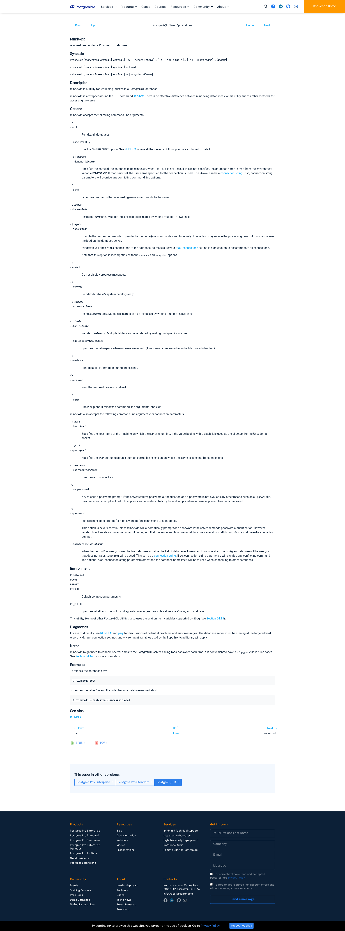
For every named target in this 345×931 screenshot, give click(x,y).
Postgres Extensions (83, 863)
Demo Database (80, 900)
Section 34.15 (215, 618)
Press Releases (126, 904)
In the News (124, 900)
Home (250, 25)
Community (202, 6)
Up (93, 25)
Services (107, 6)
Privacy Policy (236, 878)
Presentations (126, 850)
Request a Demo (324, 6)
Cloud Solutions (79, 858)
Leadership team (127, 885)
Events (74, 885)
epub (79, 742)
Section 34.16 (84, 656)
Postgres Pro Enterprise (94, 782)
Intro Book (76, 895)
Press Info (123, 909)
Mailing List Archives (82, 904)
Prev (78, 25)
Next (267, 25)
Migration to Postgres (177, 835)
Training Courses (80, 890)
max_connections (187, 248)
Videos (121, 845)
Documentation (126, 835)
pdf (102, 742)
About (222, 6)
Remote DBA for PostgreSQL (181, 850)
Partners (122, 890)
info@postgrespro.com (178, 894)
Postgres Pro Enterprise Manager (85, 847)
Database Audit (173, 845)
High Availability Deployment (181, 840)
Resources (179, 6)
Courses (160, 6)
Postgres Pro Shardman (85, 840)
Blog (119, 831)
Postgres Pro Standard (134, 782)
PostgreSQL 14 (167, 782)
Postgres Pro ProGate (83, 853)
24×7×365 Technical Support (181, 831)
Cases (145, 6)
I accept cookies (241, 926)
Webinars (122, 840)
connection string (231, 173)
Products (127, 6)
